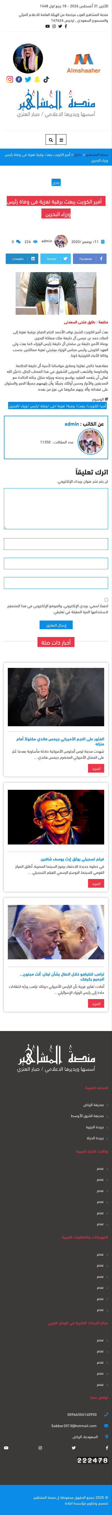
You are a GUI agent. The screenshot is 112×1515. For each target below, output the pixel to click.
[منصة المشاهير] (56, 103)
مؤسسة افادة (75, 1503)
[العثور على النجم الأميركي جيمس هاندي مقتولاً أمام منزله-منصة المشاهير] (56, 697)
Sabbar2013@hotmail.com (74, 1425)
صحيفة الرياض (93, 1104)
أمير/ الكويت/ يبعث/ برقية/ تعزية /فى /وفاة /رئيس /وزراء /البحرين (57, 405)
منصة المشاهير (45, 1497)
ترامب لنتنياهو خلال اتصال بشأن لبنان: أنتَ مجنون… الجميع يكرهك (62, 976)
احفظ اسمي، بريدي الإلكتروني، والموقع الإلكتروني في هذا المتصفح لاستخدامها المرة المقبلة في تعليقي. (57, 608)
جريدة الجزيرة (95, 1126)
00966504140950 (82, 1414)
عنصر (100, 1168)
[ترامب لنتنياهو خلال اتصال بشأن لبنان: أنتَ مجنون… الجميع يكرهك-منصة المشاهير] (56, 932)
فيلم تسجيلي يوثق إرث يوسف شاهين (72, 858)
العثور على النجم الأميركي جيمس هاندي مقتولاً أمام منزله (60, 741)
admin (47, 240)
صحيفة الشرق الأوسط (87, 1115)
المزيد (96, 768)
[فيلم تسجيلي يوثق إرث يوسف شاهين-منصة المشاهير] (56, 817)
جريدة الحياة (95, 1137)
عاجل (56, 182)
